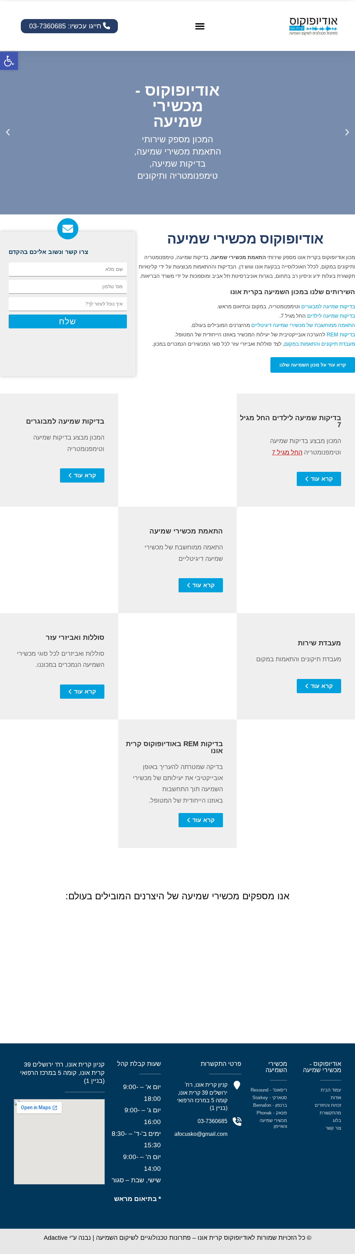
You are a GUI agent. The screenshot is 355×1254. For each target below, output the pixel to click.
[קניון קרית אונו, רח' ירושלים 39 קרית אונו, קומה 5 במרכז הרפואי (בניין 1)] (237, 1085)
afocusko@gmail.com (200, 1134)
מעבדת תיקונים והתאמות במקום (319, 344)
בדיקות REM (341, 334)
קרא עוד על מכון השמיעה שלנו (312, 365)
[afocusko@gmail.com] (237, 1134)
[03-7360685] (237, 1122)
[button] (9, 61)
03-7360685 (212, 1121)
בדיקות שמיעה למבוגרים (328, 306)
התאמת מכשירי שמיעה (186, 531)
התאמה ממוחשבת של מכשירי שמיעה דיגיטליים (303, 325)
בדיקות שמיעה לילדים (331, 316)
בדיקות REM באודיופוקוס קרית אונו (174, 747)
